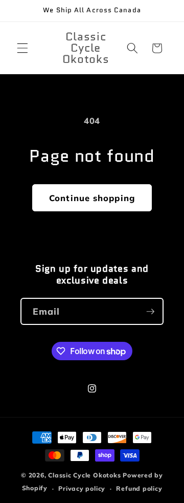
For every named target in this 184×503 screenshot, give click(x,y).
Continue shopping (92, 197)
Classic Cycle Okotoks (84, 475)
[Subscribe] (150, 311)
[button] (22, 48)
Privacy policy (81, 488)
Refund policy (139, 488)
